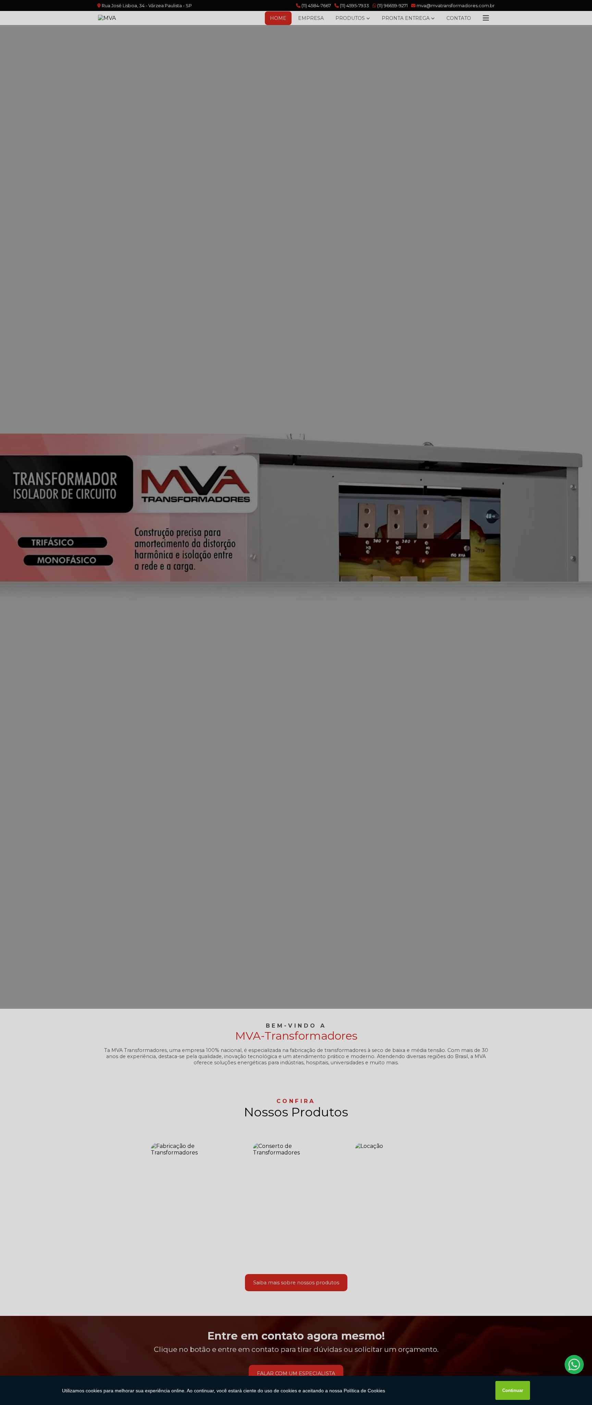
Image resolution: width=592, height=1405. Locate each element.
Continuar (512, 1390)
